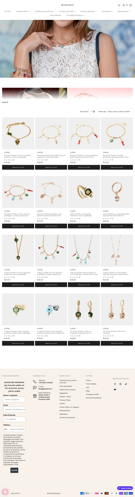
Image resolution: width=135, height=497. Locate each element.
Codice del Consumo (67, 390)
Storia (88, 380)
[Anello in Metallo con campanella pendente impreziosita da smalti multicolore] (117, 192)
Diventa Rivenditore (93, 398)
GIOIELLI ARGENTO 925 (44, 11)
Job (87, 387)
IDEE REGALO (123, 11)
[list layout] (91, 111)
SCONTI (8, 11)
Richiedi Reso (64, 410)
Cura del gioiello (65, 386)
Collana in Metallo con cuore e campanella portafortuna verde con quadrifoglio (17, 273)
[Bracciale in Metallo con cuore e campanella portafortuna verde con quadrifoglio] (18, 133)
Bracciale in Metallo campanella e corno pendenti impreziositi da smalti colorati (49, 215)
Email (5, 405)
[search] (119, 5)
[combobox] (6, 429)
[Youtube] (115, 389)
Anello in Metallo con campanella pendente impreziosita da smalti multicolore (116, 215)
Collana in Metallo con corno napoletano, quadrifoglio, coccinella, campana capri (49, 273)
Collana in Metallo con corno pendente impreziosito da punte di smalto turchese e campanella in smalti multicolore (115, 273)
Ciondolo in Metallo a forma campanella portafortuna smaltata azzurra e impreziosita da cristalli (50, 332)
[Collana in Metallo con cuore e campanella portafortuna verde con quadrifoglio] (18, 251)
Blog (87, 391)
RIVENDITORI (55, 15)
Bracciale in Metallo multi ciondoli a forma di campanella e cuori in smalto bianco (51, 156)
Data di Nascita (9, 415)
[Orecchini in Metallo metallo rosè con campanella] (117, 309)
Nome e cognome (10, 395)
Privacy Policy (65, 400)
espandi (5, 102)
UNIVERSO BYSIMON (74, 15)
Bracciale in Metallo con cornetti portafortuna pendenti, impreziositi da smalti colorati (84, 156)
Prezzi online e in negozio (69, 407)
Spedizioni (63, 414)
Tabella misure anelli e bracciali (68, 381)
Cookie (62, 404)
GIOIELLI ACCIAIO (66, 11)
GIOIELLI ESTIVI (22, 11)
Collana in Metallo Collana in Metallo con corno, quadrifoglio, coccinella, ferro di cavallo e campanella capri (84, 273)
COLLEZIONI (106, 11)
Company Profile (92, 394)
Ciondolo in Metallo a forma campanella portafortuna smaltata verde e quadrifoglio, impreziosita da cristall (17, 332)
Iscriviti (14, 470)
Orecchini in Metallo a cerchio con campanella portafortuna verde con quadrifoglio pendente (80, 332)
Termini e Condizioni (67, 418)
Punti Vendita (91, 384)
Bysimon (57, 493)
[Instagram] (120, 384)
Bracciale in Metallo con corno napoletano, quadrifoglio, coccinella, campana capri (17, 215)
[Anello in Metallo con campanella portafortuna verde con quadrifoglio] (84, 192)
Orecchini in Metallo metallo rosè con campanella (114, 332)
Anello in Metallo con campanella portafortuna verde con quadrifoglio (81, 215)
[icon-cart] (130, 5)
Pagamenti (63, 393)
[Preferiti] (127, 5)
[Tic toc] (126, 384)
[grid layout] (94, 111)
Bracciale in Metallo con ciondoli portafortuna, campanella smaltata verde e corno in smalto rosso (116, 156)
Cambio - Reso (65, 397)
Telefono (6, 425)
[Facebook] (115, 384)
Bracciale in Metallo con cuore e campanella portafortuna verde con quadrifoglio (17, 156)
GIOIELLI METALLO (87, 11)
